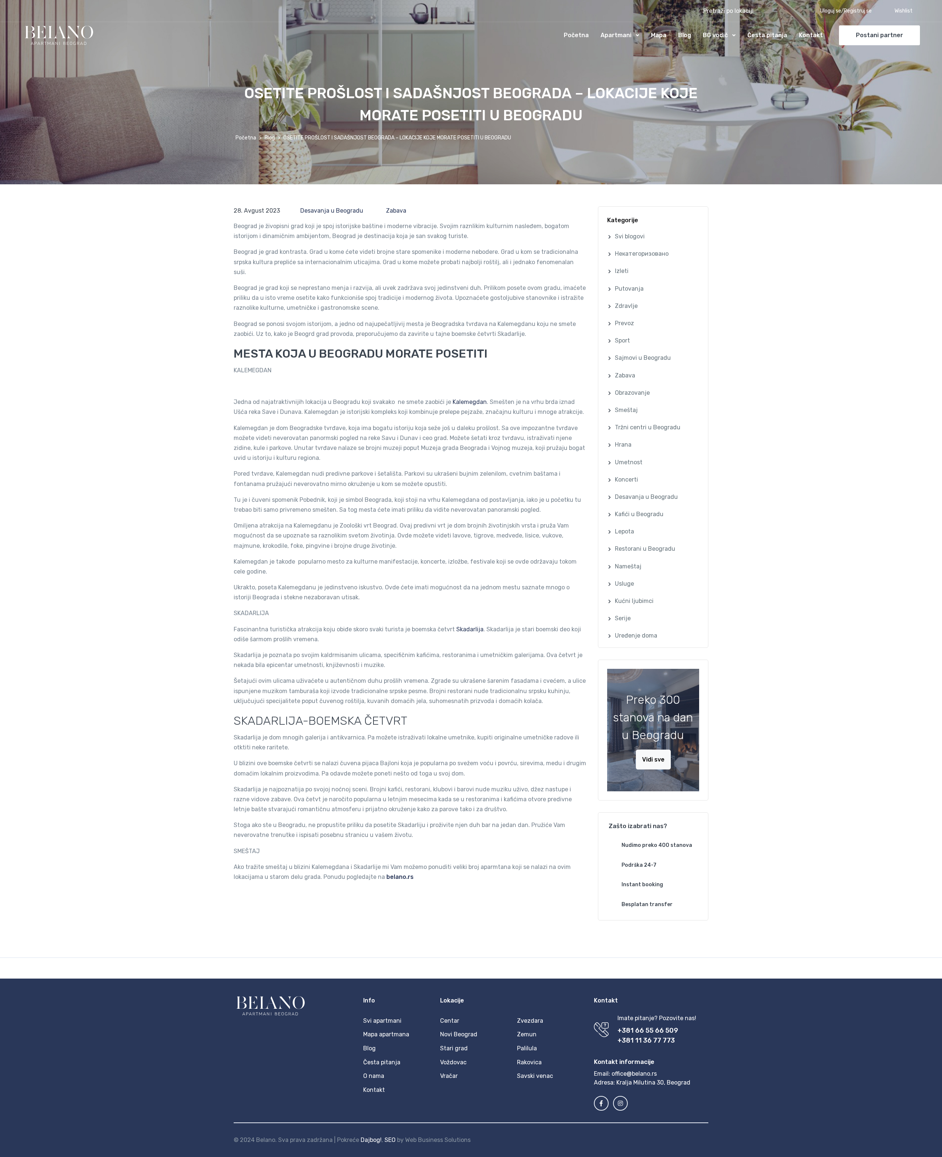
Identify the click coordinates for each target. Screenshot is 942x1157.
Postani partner (879, 35)
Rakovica (529, 1062)
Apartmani (616, 35)
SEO (390, 1139)
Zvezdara (530, 1020)
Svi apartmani (382, 1020)
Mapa (658, 35)
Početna (576, 35)
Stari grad (454, 1048)
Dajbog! (371, 1139)
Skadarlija (470, 629)
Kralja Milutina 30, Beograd (653, 1082)
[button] (746, 11)
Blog (684, 35)
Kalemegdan (470, 401)
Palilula (527, 1048)
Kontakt (811, 35)
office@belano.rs (634, 1073)
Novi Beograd (458, 1034)
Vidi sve (653, 759)
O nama (373, 1075)
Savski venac (535, 1075)
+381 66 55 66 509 (647, 1030)
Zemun (526, 1034)
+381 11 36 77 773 (646, 1040)
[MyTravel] (59, 35)
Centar (449, 1020)
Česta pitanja (767, 35)
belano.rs (400, 876)
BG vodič (715, 35)
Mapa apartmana (386, 1034)
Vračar (449, 1075)
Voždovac (453, 1062)
